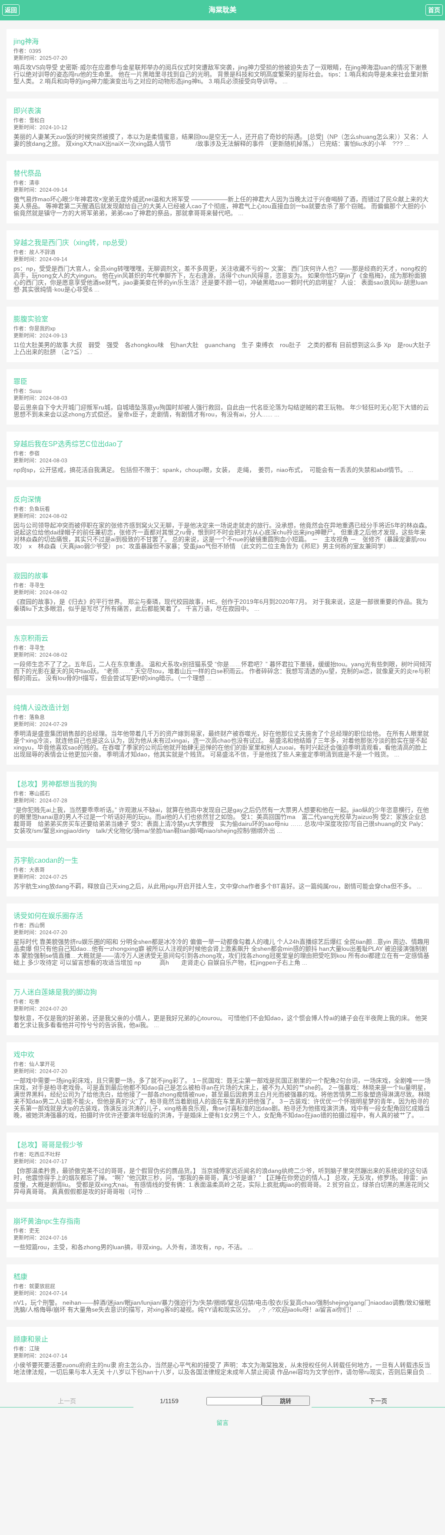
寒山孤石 (39, 794)
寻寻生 (37, 586)
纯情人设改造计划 (41, 707)
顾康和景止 (30, 1339)
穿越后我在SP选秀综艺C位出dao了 (68, 444)
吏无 (34, 1231)
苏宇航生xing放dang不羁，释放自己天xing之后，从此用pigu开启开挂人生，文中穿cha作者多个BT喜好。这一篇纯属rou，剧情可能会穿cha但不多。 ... (217, 886)
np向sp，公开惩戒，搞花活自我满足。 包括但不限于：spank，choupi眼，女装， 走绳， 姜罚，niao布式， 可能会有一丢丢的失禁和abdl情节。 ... (213, 469)
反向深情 (27, 499)
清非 (34, 183)
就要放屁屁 (42, 1286)
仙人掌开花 (42, 1064)
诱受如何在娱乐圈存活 (48, 916)
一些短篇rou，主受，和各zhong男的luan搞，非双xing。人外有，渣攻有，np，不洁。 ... (133, 1247)
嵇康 (20, 1276)
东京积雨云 (30, 638)
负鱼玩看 (39, 509)
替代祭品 (27, 173)
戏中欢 (23, 1054)
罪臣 (20, 381)
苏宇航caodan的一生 (45, 860)
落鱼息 (37, 717)
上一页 (67, 1401)
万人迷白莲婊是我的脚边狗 (55, 992)
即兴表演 (27, 111)
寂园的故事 (30, 575)
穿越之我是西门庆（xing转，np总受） (72, 242)
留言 (222, 1422)
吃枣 (34, 1002)
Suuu (35, 391)
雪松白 (37, 121)
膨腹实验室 (30, 319)
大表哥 (37, 870)
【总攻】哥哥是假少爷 (48, 1145)
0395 (35, 51)
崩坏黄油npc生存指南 (46, 1221)
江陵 (34, 1349)
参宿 (34, 454)
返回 (11, 10)
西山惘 (37, 926)
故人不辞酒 (42, 252)
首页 (434, 10)
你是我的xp (42, 329)
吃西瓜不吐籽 (44, 1155)
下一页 (378, 1401)
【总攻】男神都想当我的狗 (55, 784)
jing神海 (26, 41)
